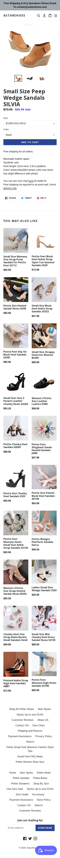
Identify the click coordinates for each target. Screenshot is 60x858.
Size (5, 118)
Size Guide (22, 794)
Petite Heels (44, 772)
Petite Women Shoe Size (30, 761)
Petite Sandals (21, 778)
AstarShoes (14, 15)
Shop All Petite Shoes (21, 709)
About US (42, 719)
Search (30, 741)
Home (12, 772)
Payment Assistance (20, 736)
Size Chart (38, 725)
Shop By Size (41, 783)
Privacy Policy (43, 736)
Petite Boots (40, 778)
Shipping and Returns (30, 730)
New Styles (44, 709)
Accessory (38, 794)
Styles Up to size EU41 (30, 714)
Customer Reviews (23, 719)
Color (6, 129)
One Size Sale (14, 788)
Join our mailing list (30, 820)
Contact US (22, 725)
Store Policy (44, 799)
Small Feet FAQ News (30, 756)
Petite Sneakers (20, 783)
